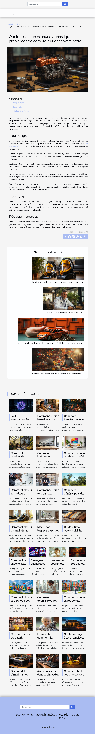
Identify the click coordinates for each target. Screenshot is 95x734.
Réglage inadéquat (21, 111)
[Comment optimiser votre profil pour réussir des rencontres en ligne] (47, 586)
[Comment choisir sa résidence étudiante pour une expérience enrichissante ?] (74, 586)
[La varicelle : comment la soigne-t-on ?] (47, 623)
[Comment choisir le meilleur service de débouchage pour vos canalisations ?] (21, 479)
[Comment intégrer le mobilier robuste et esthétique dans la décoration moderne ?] (47, 442)
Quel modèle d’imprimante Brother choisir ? (21, 675)
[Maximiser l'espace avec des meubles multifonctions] (47, 516)
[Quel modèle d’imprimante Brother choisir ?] (21, 660)
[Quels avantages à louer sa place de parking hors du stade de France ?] (74, 623)
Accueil (10, 24)
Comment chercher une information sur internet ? (58, 373)
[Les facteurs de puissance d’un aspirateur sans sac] (58, 268)
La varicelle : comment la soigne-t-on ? (45, 638)
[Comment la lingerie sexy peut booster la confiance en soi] (17, 551)
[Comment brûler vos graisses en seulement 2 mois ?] (74, 660)
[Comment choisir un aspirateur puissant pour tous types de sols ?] (21, 516)
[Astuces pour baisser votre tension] (63, 298)
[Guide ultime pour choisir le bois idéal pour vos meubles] (74, 516)
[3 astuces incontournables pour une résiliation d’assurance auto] (51, 329)
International (37, 714)
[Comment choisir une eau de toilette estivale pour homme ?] (47, 479)
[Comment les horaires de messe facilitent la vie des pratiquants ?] (21, 442)
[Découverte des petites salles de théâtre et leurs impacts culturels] (77, 551)
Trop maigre (18, 102)
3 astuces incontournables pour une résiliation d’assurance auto (51, 343)
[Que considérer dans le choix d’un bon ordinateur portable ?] (47, 660)
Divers (18, 24)
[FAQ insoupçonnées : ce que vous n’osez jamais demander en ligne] (21, 405)
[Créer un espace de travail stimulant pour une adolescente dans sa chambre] (21, 623)
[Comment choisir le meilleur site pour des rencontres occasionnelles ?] (47, 405)
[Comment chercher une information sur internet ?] (58, 359)
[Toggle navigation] (10, 13)
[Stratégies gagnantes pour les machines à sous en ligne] (37, 551)
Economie (22, 714)
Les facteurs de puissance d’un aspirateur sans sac (58, 282)
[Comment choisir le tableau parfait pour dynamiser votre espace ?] (74, 442)
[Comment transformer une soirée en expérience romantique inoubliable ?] (74, 405)
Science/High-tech (61, 716)
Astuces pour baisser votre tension (64, 312)
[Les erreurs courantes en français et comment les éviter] (57, 551)
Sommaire (16, 98)
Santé (48, 714)
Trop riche (17, 107)
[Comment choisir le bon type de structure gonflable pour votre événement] (21, 586)
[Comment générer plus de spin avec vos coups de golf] (74, 479)
